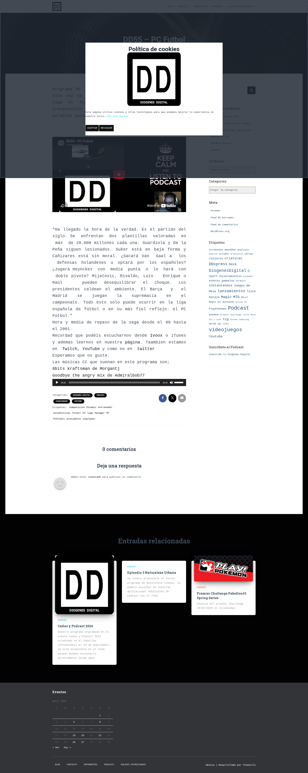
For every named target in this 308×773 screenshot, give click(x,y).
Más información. (118, 116)
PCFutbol (59, 418)
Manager (100, 413)
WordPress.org (220, 231)
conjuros (216, 258)
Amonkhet (230, 249)
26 (74, 742)
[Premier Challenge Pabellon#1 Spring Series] (223, 568)
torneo (234, 319)
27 (82, 742)
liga (90, 413)
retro (246, 315)
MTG (236, 297)
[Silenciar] (171, 382)
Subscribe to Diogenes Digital (229, 354)
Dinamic (91, 407)
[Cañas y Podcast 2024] (84, 584)
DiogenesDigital (227, 270)
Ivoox (158, 335)
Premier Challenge (231, 315)
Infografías (90, 764)
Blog (57, 764)
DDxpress (218, 264)
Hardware (241, 281)
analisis (243, 249)
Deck (233, 264)
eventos (214, 280)
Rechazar (106, 128)
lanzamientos (231, 291)
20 (82, 735)
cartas (248, 254)
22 (100, 735)
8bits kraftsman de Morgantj (86, 368)
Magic (226, 297)
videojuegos (62, 401)
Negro (212, 302)
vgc (219, 324)
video (226, 324)
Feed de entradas (222, 217)
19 (74, 735)
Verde (212, 323)
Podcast (100, 395)
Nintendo (228, 302)
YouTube (91, 349)
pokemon (214, 314)
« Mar (56, 747)
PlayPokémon (218, 308)
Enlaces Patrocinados (133, 764)
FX (84, 413)
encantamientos (230, 276)
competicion (77, 407)
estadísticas (61, 413)
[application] (119, 382)
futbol (76, 413)
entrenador (105, 407)
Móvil (244, 297)
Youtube (78, 401)
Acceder (216, 210)
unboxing (244, 320)
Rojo (253, 315)
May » (67, 747)
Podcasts (109, 764)
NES (219, 302)
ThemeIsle (249, 765)
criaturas (233, 258)
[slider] (179, 382)
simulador (89, 418)
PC (107, 413)
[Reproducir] (57, 382)
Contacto (72, 764)
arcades (224, 254)
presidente (73, 418)
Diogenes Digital (81, 395)
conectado (94, 477)
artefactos (236, 254)
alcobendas (216, 249)
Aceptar (92, 128)
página (132, 342)
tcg (226, 319)
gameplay (228, 280)
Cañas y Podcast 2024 (75, 626)
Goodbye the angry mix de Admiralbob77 (98, 375)
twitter (146, 349)
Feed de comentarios (224, 224)
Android (213, 254)
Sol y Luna (215, 320)
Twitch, (72, 349)
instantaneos (220, 285)
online (239, 302)
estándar (248, 276)
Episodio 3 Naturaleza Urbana (151, 572)
